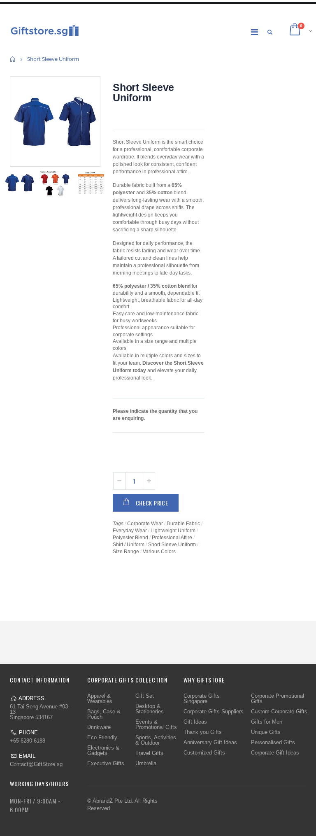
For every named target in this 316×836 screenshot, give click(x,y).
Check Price (152, 502)
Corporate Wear (145, 523)
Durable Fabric (183, 523)
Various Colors (159, 551)
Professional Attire (172, 537)
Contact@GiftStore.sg (36, 764)
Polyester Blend (130, 537)
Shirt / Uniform (128, 544)
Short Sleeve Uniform (143, 92)
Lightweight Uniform (173, 530)
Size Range (126, 551)
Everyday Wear (130, 530)
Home (13, 59)
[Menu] (254, 32)
